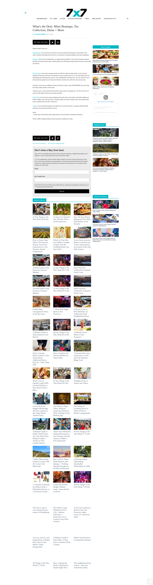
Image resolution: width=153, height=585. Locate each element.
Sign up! (76, 308)
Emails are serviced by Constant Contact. (85, 303)
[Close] (100, 273)
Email (55, 285)
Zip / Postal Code (59, 293)
